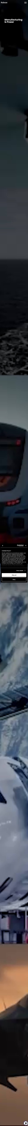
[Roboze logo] (4, 2)
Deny (14, 579)
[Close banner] (25, 545)
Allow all (14, 575)
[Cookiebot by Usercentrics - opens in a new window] (18, 546)
